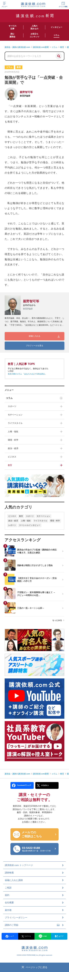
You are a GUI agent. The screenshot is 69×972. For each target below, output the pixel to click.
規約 (7, 895)
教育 (10, 465)
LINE (45, 936)
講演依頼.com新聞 (41, 774)
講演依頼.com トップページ (19, 865)
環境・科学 (13, 440)
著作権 (8, 910)
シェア (11, 936)
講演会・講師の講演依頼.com (17, 774)
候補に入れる (34, 336)
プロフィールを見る (34, 345)
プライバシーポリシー (16, 917)
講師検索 (9, 872)
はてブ (61, 936)
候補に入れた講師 (14, 880)
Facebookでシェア (24, 785)
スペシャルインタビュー (29, 525)
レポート (12, 525)
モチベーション (15, 415)
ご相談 (8, 887)
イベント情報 (63, 6)
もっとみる (57, 620)
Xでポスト (45, 785)
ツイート (28, 936)
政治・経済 (13, 448)
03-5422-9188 (36, 849)
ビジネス (12, 457)
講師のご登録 (11, 925)
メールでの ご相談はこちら (32, 834)
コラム (9, 398)
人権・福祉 (13, 431)
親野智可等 (26, 92)
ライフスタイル (15, 423)
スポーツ (12, 406)
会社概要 (9, 902)
